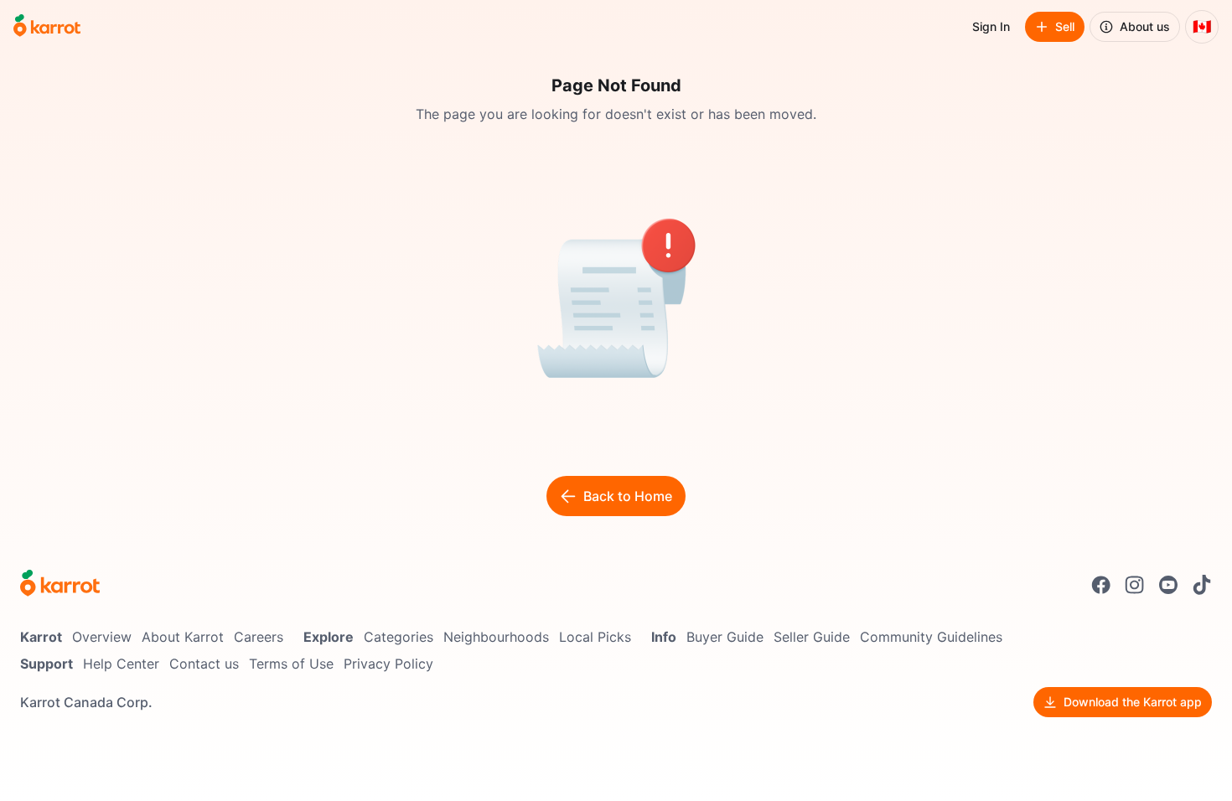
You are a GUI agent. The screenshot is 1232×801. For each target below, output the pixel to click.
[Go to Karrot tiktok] (1202, 585)
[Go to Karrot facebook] (1101, 585)
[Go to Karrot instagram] (1135, 585)
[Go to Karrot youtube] (1168, 585)
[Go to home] (46, 26)
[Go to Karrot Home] (60, 585)
